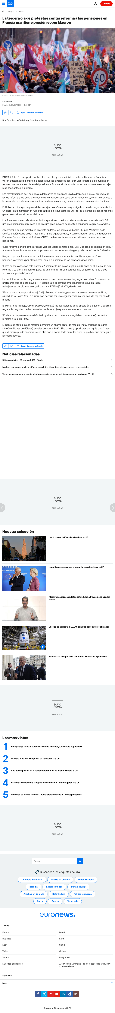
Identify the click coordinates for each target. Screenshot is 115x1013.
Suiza (40, 901)
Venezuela (72, 901)
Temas (5, 925)
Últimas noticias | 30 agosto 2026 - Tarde (22, 360)
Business (6, 938)
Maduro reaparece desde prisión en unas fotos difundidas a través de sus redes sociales (45, 367)
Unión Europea (86, 879)
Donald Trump (78, 886)
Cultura (62, 951)
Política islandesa (83, 894)
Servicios (7, 975)
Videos (5, 957)
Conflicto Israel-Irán (32, 879)
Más (4, 983)
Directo (106, 3)
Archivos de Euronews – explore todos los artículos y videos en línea (85, 965)
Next (4, 945)
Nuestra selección (18, 531)
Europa (5, 932)
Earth (61, 938)
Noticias (10, 12)
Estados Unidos (54, 886)
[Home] (3, 12)
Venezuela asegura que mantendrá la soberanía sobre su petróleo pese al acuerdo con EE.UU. (48, 374)
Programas (64, 957)
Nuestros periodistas (12, 963)
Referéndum (58, 894)
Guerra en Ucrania (60, 879)
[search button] (80, 861)
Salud (62, 945)
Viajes (5, 951)
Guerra (55, 901)
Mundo (21, 12)
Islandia (33, 886)
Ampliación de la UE (34, 894)
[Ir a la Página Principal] (10, 3)
